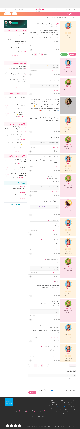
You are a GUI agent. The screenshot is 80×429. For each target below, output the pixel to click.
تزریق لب (24, 33)
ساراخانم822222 (20, 101)
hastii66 (21, 170)
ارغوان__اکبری (23, 139)
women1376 (23, 131)
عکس (61, 10)
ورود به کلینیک (16, 204)
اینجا (58, 111)
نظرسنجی (8, 14)
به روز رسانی (72, 365)
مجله (75, 10)
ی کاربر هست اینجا (22, 66)
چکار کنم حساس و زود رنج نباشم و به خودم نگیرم (15, 73)
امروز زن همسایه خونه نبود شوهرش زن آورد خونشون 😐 (18, 113)
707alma (21, 109)
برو (42, 54)
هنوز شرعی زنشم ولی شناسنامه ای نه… (18, 105)
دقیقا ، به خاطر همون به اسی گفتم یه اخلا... (16, 75)
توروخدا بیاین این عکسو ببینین (44, 23)
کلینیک (65, 10)
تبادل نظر (71, 10)
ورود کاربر (11, 10)
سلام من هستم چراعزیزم (20, 81)
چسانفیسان (24, 43)
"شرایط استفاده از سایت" (59, 407)
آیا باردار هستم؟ (22, 200)
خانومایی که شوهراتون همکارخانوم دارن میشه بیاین (18, 174)
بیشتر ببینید (16, 56)
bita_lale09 (23, 51)
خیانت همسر (23, 167)
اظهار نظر (72, 54)
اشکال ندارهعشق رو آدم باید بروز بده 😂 (17, 68)
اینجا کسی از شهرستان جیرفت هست (18, 80)
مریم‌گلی (68, 106)
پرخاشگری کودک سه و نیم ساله (19, 188)
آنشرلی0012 (24, 36)
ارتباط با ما (32, 416)
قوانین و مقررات (41, 416)
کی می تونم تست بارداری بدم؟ (19, 194)
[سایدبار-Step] (15, 24)
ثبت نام (5, 10)
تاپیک (15, 14)
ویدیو (56, 10)
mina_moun (20, 116)
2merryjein (21, 177)
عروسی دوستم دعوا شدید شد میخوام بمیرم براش (17, 98)
